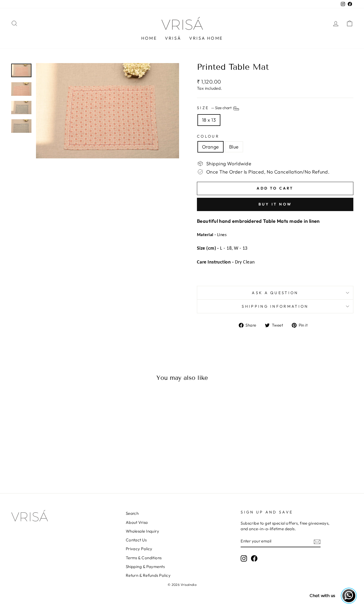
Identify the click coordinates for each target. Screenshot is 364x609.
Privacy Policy (139, 548)
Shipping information (275, 306)
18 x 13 (209, 120)
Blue (234, 147)
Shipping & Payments (145, 566)
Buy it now (275, 204)
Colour (208, 136)
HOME (149, 38)
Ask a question (275, 292)
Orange (210, 147)
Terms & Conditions (144, 557)
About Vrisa (137, 522)
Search (132, 513)
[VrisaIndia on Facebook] (254, 558)
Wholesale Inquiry (142, 531)
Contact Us (136, 539)
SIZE (214, 108)
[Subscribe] (317, 541)
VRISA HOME (206, 38)
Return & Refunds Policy (148, 575)
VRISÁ (173, 38)
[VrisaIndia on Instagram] (244, 558)
